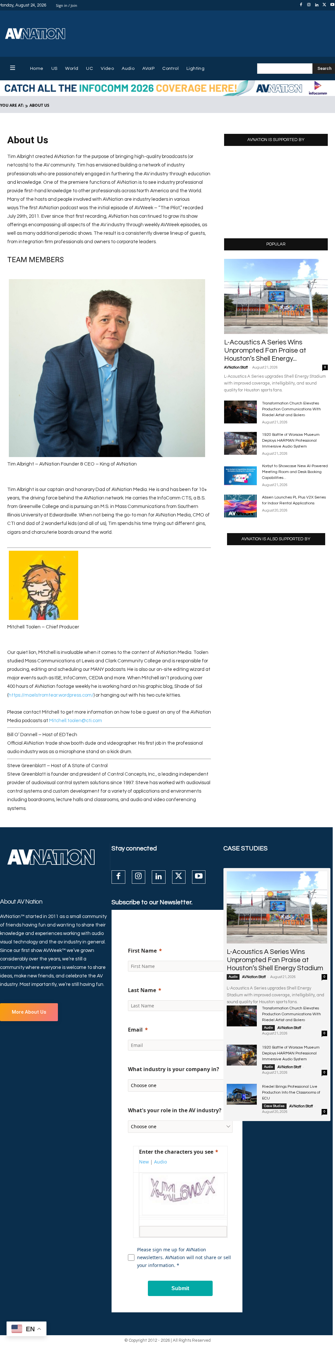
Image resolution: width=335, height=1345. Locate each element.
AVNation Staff (236, 367)
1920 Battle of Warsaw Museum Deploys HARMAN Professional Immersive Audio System (291, 441)
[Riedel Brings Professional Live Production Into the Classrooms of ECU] (242, 1094)
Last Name (142, 990)
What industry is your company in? (173, 1069)
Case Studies (274, 1106)
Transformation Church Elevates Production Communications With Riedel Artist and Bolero (291, 409)
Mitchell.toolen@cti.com (75, 720)
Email (135, 1029)
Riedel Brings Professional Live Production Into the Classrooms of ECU (291, 1092)
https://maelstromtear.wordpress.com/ (51, 695)
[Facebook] (301, 5)
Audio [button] (160, 1162)
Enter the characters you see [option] (176, 1151)
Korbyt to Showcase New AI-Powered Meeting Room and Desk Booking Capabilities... (295, 472)
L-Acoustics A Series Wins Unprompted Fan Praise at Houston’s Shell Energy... (265, 350)
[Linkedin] (317, 5)
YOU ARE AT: (12, 105)
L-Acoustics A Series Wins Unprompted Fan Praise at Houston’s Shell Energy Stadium (275, 960)
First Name (142, 950)
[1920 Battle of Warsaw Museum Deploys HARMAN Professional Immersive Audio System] (240, 443)
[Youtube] (198, 877)
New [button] (144, 1162)
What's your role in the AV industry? (174, 1110)
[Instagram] (309, 5)
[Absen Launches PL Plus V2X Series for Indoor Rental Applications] (240, 506)
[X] (324, 5)
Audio (233, 976)
